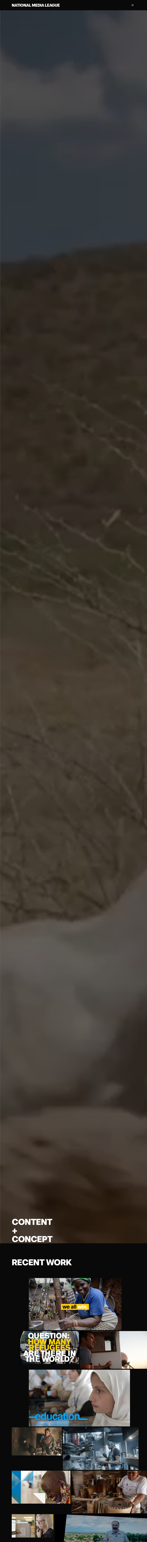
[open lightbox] (75, 1304)
